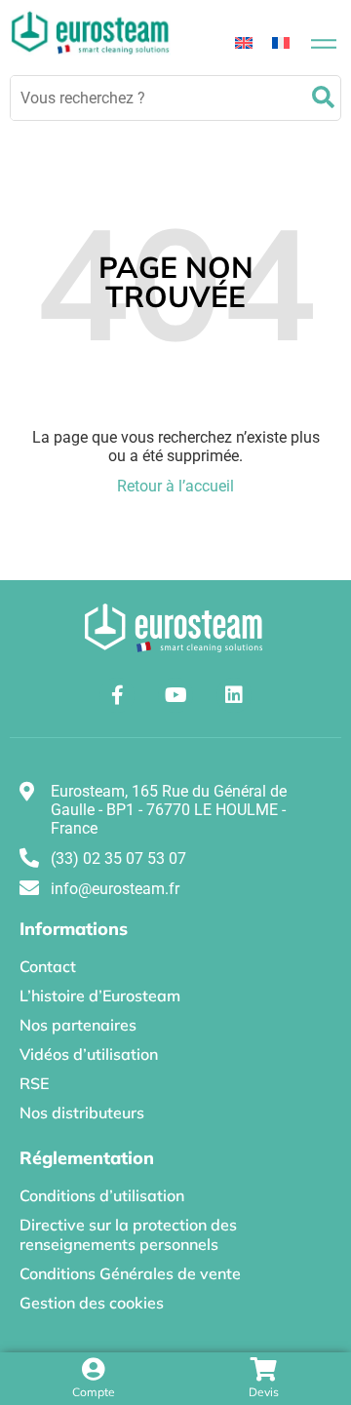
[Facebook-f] (117, 695)
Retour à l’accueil (175, 486)
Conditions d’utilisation (102, 1195)
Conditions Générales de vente (130, 1273)
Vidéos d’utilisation (89, 1054)
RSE (34, 1083)
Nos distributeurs (82, 1112)
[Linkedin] (234, 695)
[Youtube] (175, 695)
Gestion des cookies (92, 1302)
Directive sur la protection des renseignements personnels (128, 1234)
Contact (48, 966)
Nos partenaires (78, 1024)
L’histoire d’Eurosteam (100, 995)
